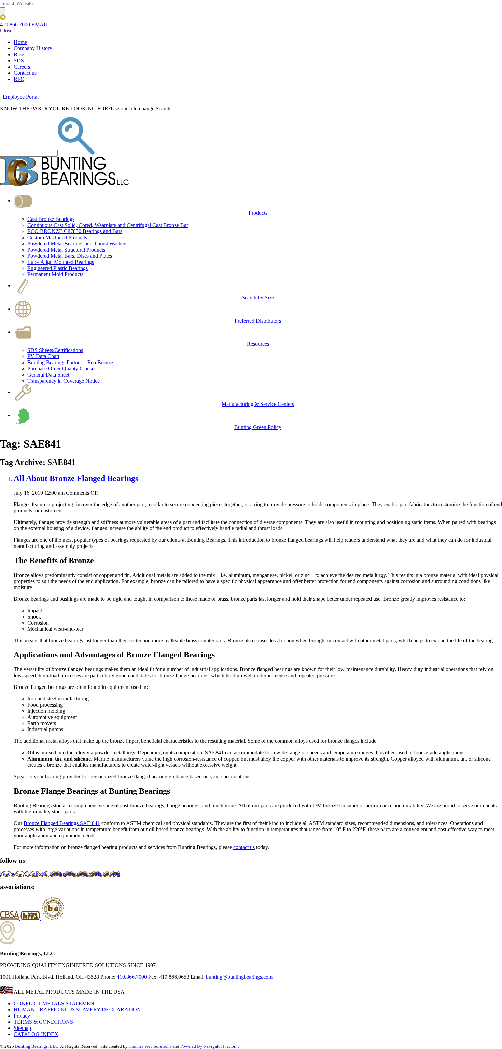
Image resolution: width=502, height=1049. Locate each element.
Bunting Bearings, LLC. (37, 1046)
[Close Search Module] (3, 18)
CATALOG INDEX (36, 1034)
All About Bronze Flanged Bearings (76, 478)
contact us (244, 847)
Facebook (11, 874)
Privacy (22, 1016)
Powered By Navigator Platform (209, 1046)
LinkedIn (38, 874)
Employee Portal (20, 97)
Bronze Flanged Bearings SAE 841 (62, 823)
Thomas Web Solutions (150, 1046)
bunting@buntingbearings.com (239, 977)
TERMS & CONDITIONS (43, 1022)
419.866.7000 (15, 24)
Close (6, 30)
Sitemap (22, 1028)
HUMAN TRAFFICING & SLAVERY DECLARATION (77, 1009)
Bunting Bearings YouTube (79, 874)
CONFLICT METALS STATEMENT (56, 1003)
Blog (114, 874)
